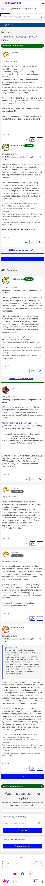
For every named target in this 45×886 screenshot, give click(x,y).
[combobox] (20, 16)
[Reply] (40, 139)
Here (11, 225)
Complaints (5, 866)
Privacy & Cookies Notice (10, 864)
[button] (42, 52)
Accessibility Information (35, 864)
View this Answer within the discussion (19, 229)
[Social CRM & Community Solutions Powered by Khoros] (38, 881)
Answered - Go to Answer (22, 45)
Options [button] (4, 32)
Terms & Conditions (36, 862)
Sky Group (5, 868)
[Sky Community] (13, 3)
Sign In (42, 3)
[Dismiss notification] (42, 8)
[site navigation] (2, 3)
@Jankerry (6, 407)
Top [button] (23, 857)
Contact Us (39, 866)
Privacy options (7, 862)
